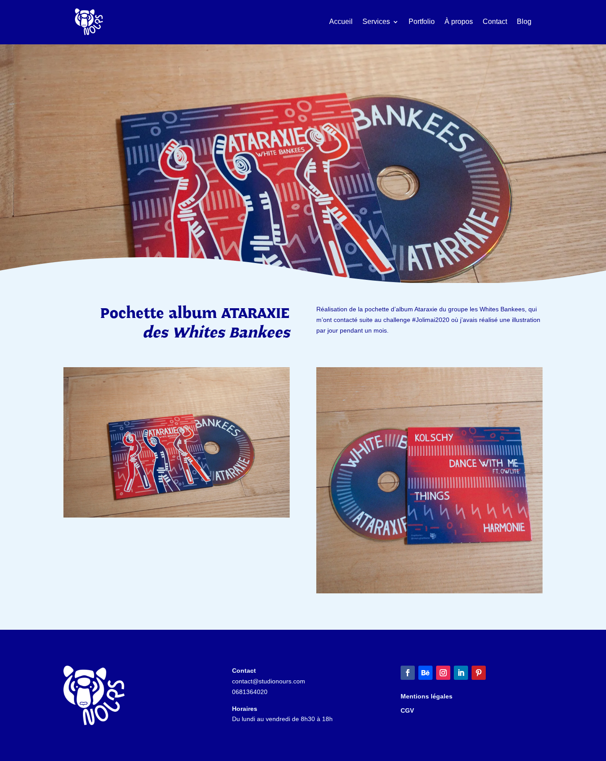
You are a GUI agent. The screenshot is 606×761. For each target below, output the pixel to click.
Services (376, 21)
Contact (495, 21)
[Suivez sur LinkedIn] (461, 673)
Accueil (341, 21)
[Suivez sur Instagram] (443, 673)
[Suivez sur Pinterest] (479, 673)
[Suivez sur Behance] (425, 673)
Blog (524, 21)
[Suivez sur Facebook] (408, 673)
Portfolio (422, 21)
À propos (459, 21)
